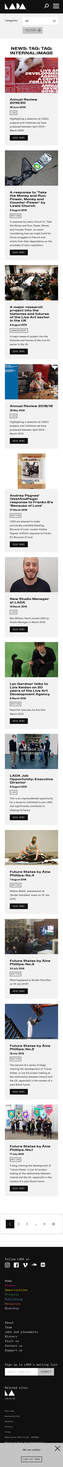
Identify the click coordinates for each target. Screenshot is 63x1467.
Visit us (12, 1341)
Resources (13, 1303)
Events (10, 1285)
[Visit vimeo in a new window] (25, 1265)
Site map (9, 1411)
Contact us (13, 1345)
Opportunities (16, 1290)
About (9, 1322)
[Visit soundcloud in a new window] (34, 1265)
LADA (13, 112)
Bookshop (12, 1308)
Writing (15, 215)
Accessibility (12, 1416)
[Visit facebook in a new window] (16, 1265)
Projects (12, 1294)
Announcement (19, 330)
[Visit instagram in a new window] (7, 1265)
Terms (7, 1432)
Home (8, 1281)
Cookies (9, 1421)
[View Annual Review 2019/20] (31, 75)
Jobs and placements (21, 1332)
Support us (13, 1350)
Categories (11, 20)
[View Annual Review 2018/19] (31, 382)
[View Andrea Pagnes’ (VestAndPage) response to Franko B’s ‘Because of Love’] (31, 471)
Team (8, 1327)
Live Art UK (10, 1398)
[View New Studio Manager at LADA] (31, 574)
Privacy (9, 1427)
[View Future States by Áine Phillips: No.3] (31, 936)
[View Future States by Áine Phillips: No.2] (31, 1021)
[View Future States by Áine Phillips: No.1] (31, 1122)
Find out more (31, 1459)
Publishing (13, 1299)
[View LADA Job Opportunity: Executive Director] (31, 751)
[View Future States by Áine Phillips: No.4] (31, 847)
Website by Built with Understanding (25, 1442)
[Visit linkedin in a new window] (43, 1265)
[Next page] (53, 1224)
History (11, 1336)
